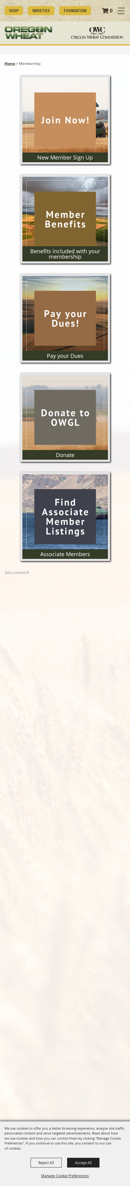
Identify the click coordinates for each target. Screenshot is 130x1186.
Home (10, 63)
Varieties (41, 10)
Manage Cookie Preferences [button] (65, 1175)
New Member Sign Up (65, 157)
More (65, 84)
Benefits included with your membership (65, 253)
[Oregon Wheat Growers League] (29, 33)
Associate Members (65, 554)
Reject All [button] (46, 1162)
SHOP (13, 10)
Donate (65, 455)
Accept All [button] (83, 1162)
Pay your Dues (65, 355)
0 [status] (111, 10)
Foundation (75, 10)
